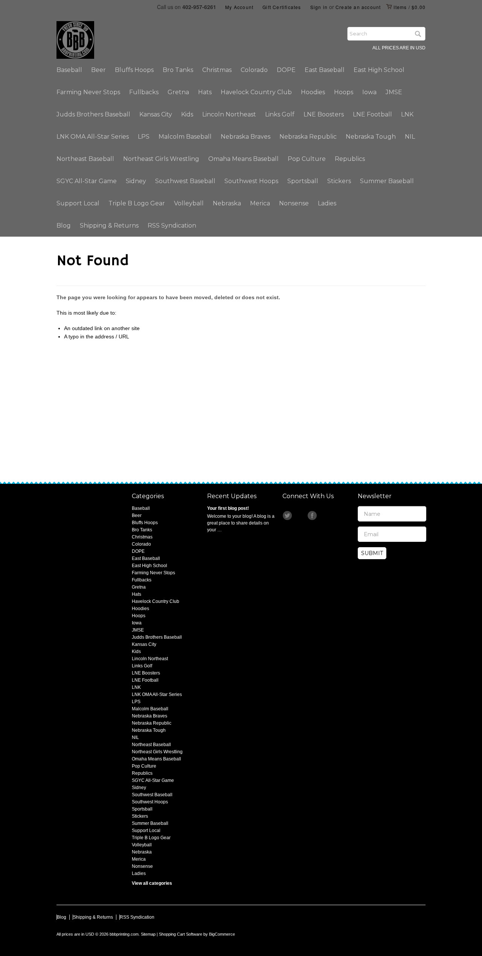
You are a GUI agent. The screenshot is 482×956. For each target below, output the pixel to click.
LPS (143, 136)
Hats (205, 92)
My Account (239, 7)
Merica (260, 203)
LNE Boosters (324, 114)
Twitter (287, 515)
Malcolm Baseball (185, 136)
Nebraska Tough (371, 136)
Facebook (312, 515)
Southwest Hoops (251, 181)
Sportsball (302, 181)
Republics (350, 158)
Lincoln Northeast (229, 114)
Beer (98, 69)
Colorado (254, 69)
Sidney (136, 181)
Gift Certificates (281, 7)
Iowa (369, 92)
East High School (379, 69)
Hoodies (313, 92)
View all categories (152, 883)
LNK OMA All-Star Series (92, 136)
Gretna (178, 92)
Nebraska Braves (245, 136)
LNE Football (372, 114)
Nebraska (227, 203)
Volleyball (189, 203)
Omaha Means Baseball (243, 158)
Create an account (358, 7)
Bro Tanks (178, 69)
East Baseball (325, 69)
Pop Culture (307, 158)
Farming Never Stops (88, 92)
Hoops (343, 92)
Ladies (327, 203)
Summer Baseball (387, 181)
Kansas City (155, 114)
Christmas (217, 69)
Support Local (77, 203)
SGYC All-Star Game (86, 181)
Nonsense (294, 203)
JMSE (394, 92)
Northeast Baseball (85, 158)
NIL (410, 136)
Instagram (300, 515)
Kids (187, 114)
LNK (407, 114)
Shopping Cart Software (180, 934)
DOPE (286, 69)
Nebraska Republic (308, 136)
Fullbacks (144, 92)
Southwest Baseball (185, 181)
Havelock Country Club (256, 92)
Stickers (339, 181)
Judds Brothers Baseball (93, 114)
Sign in (319, 7)
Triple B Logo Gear (136, 203)
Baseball (69, 69)
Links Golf (279, 114)
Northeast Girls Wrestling (161, 158)
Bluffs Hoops (134, 69)
